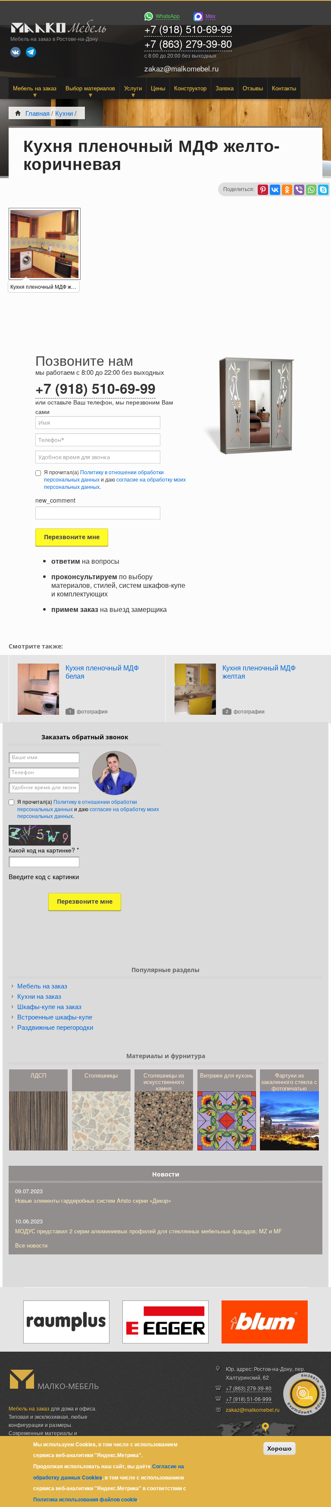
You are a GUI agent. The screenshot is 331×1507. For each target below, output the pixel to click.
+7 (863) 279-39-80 (188, 43)
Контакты (284, 88)
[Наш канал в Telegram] (31, 52)
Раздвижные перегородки (55, 1026)
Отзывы (253, 88)
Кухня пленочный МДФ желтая (259, 672)
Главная (37, 112)
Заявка (224, 88)
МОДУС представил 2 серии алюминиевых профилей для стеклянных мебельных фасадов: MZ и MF (148, 1231)
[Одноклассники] (287, 190)
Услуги (133, 88)
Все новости (31, 1245)
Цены (158, 88)
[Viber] (299, 190)
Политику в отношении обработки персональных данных (104, 475)
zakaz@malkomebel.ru (253, 1409)
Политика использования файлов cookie (85, 1499)
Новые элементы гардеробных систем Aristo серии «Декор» (93, 1200)
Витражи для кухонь (226, 1075)
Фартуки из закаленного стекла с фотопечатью (289, 1081)
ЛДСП (38, 1075)
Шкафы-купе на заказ (49, 1006)
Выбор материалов (90, 88)
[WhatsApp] (311, 190)
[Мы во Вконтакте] (15, 52)
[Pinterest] (263, 190)
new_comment (55, 500)
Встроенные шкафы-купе (54, 1016)
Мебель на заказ (34, 88)
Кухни (64, 112)
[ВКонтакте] (275, 190)
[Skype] (323, 190)
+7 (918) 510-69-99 (188, 28)
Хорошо (279, 1448)
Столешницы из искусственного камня (164, 1081)
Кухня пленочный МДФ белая (102, 672)
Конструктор (190, 88)
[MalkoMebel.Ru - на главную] (57, 27)
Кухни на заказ (39, 996)
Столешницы (101, 1075)
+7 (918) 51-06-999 (249, 1398)
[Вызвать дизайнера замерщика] (304, 1393)
